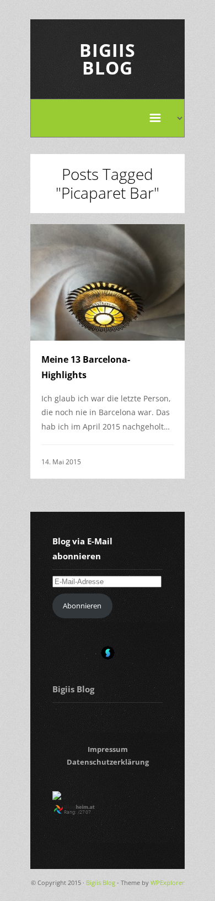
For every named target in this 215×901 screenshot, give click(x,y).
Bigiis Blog (107, 59)
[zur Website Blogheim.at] (84, 812)
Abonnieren (82, 606)
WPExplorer (167, 882)
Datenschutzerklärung (108, 762)
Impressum (108, 749)
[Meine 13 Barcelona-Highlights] (107, 282)
